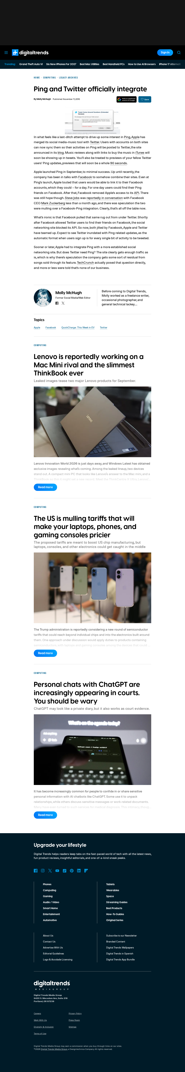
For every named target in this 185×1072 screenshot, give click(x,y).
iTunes (139, 152)
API (136, 193)
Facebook (85, 177)
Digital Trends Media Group (54, 1049)
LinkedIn (79, 870)
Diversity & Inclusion (44, 1026)
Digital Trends (23, 57)
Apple (135, 137)
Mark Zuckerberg (53, 203)
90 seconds (118, 163)
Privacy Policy (75, 1013)
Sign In (165, 53)
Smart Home (50, 908)
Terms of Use (40, 1033)
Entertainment (51, 914)
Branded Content (115, 941)
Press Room (74, 1020)
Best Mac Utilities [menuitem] (89, 64)
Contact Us (49, 941)
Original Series (114, 920)
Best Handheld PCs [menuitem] (113, 64)
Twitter (94, 142)
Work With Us (40, 1020)
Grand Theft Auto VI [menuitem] (31, 64)
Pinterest (72, 870)
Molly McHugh (44, 99)
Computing (49, 890)
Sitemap (72, 1026)
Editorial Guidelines (53, 953)
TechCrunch (85, 262)
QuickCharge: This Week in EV (77, 327)
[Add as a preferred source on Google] (127, 99)
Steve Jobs (72, 198)
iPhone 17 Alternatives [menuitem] (171, 64)
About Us (48, 935)
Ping (127, 137)
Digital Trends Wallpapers (120, 947)
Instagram (43, 870)
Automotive (50, 920)
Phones (47, 884)
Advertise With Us (53, 947)
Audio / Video (51, 902)
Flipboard (86, 870)
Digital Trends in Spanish (119, 953)
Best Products (114, 908)
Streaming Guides (116, 902)
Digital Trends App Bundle (120, 959)
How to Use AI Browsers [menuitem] (142, 64)
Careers (37, 1013)
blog (61, 152)
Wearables (112, 890)
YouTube (57, 870)
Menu (6, 52)
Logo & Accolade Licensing (57, 959)
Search (179, 52)
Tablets (110, 884)
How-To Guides (115, 914)
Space (110, 896)
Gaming (48, 896)
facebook (56, 303)
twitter (63, 303)
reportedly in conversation (105, 198)
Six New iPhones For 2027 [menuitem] (61, 64)
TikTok (64, 870)
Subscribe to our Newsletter (121, 935)
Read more (45, 487)
